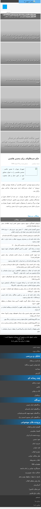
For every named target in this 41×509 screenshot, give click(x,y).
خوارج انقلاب (36, 452)
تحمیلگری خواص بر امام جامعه (30, 468)
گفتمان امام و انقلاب (33, 427)
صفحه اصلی (36, 347)
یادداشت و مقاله (35, 361)
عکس (38, 387)
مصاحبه (37, 369)
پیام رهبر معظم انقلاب (33, 481)
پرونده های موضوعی (30, 422)
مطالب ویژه (36, 351)
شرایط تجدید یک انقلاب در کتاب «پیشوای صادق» (22, 60)
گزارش (37, 373)
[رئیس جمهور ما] (30, 1)
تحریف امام (36, 443)
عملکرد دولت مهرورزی (32, 472)
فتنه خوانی (36, 447)
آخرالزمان (37, 485)
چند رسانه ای (34, 377)
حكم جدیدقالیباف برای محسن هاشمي (23, 158)
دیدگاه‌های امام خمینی (33, 405)
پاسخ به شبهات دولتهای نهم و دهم (29, 476)
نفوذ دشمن (36, 439)
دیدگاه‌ (37, 399)
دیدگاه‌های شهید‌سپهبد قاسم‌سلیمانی (28, 413)
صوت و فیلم (36, 383)
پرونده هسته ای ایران (33, 435)
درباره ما (21, 341)
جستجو (38, 497)
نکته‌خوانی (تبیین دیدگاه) (32, 365)
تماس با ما (14, 341)
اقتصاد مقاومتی (35, 431)
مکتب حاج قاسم (35, 493)
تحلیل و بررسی (33, 355)
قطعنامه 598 (36, 464)
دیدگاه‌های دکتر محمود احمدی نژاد (29, 417)
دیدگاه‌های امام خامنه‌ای (32, 409)
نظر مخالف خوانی (34, 456)
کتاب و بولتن (36, 391)
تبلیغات (27, 341)
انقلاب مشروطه (35, 460)
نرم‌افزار (37, 395)
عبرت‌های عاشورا (34, 489)
